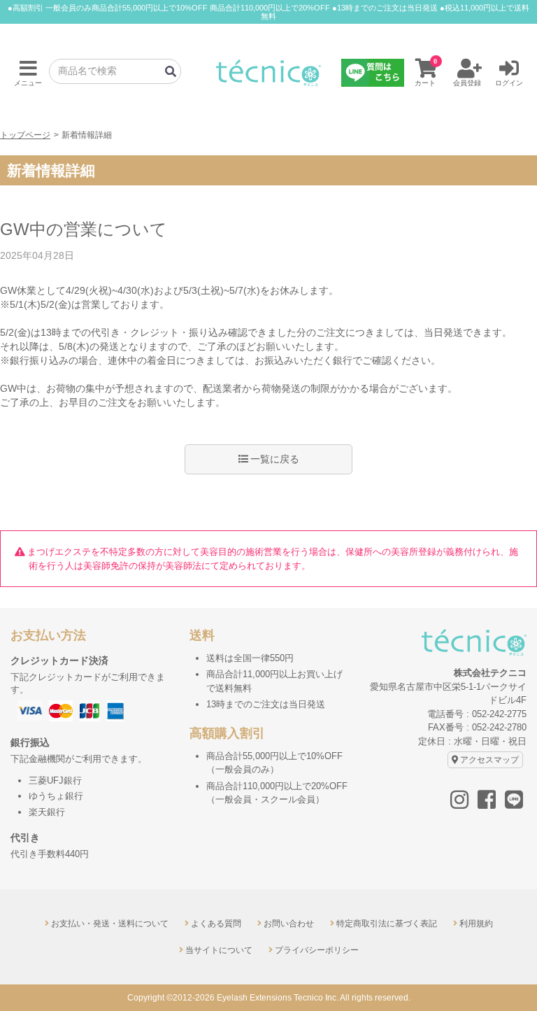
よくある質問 (216, 923)
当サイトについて (218, 950)
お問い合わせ (289, 923)
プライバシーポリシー (317, 950)
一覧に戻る (274, 459)
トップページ (25, 134)
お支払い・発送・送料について (110, 923)
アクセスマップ (489, 760)
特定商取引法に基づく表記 (386, 923)
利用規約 (476, 923)
